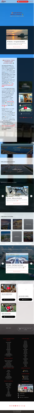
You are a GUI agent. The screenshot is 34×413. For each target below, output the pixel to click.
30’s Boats (8, 351)
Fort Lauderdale (25, 349)
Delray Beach (25, 347)
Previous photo (28, 101)
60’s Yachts (8, 344)
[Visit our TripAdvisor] (26, 117)
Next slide (31, 196)
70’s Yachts (8, 345)
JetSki (8, 389)
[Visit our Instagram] (21, 117)
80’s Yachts (8, 346)
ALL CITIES (25, 366)
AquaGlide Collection (8, 383)
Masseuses (8, 375)
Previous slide (3, 196)
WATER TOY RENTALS (8, 381)
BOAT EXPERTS (25, 381)
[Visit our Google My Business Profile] (20, 117)
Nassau (25, 357)
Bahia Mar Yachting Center (8, 360)
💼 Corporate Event (25, 378)
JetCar (8, 388)
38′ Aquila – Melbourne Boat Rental (14, 198)
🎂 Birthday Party (25, 377)
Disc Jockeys (8, 374)
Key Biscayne (25, 353)
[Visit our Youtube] (31, 117)
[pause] (16, 24)
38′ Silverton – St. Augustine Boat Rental (16, 41)
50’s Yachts (8, 343)
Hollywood (25, 351)
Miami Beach (25, 355)
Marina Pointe (8, 362)
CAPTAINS (8, 370)
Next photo (30, 101)
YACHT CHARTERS (8, 342)
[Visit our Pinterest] (13, 405)
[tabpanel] (25, 98)
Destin (25, 348)
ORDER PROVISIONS (25, 368)
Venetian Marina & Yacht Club (8, 365)
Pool (8, 390)
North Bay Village (25, 358)
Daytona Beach (25, 345)
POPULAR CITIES (25, 338)
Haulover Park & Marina (8, 361)
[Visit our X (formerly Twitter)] (29, 117)
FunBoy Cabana (8, 387)
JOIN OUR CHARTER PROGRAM (7, 294)
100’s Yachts (8, 348)
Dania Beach (25, 344)
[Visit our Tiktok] (23, 117)
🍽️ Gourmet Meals (25, 371)
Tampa (25, 365)
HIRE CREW (8, 328)
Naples (25, 356)
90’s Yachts (8, 347)
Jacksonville (25, 352)
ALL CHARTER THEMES (25, 379)
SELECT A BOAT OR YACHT (6, 313)
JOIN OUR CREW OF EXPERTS (23, 296)
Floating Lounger (8, 385)
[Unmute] (17, 24)
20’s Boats (8, 350)
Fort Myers (25, 350)
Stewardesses (8, 371)
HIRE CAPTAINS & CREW (8, 368)
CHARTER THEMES (25, 373)
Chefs (8, 372)
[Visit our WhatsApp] (27, 117)
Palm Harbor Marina (8, 364)
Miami (25, 354)
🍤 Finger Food (25, 370)
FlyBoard (8, 386)
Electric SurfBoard (8, 384)
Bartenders (8, 373)
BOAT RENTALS (8, 349)
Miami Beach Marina (8, 363)
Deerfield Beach (25, 346)
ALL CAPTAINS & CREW (8, 377)
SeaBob (8, 391)
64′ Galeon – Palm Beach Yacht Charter (15, 265)
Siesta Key (25, 364)
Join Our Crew (9, 378)
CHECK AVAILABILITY (8, 376)
